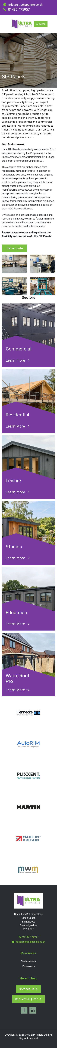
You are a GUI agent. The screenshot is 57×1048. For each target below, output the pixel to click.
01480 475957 (19, 9)
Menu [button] (42, 23)
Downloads (28, 966)
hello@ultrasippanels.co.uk (24, 4)
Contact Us (27, 989)
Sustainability (28, 961)
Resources (28, 953)
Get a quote (14, 248)
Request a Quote (27, 999)
